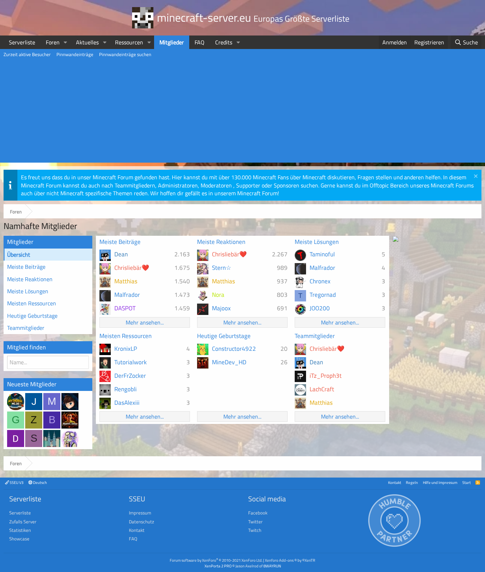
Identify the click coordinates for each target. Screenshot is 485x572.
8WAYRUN (272, 566)
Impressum (140, 512)
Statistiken (20, 530)
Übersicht (18, 254)
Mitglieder (171, 42)
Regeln (412, 482)
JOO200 (320, 308)
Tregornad (323, 294)
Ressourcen (129, 42)
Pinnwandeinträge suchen (125, 54)
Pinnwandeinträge (74, 54)
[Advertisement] (242, 113)
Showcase (19, 538)
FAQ (200, 42)
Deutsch (39, 482)
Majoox (221, 308)
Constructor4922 (234, 348)
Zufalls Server (23, 521)
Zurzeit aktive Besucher (27, 54)
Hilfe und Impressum (440, 482)
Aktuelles (87, 42)
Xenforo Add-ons (290, 560)
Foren (53, 42)
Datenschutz (141, 521)
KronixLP (125, 348)
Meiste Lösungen (27, 291)
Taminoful (322, 254)
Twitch (254, 530)
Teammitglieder (25, 327)
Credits (223, 42)
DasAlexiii (127, 402)
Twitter (255, 521)
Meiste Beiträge (26, 266)
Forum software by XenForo (216, 560)
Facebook (257, 512)
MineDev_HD (229, 362)
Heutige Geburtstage (32, 315)
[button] (65, 42)
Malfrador (127, 294)
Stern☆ (221, 267)
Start (466, 482)
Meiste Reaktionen (30, 279)
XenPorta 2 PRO (218, 566)
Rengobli (125, 389)
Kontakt (394, 482)
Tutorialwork (130, 362)
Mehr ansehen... (145, 322)
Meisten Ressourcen (31, 303)
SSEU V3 (16, 482)
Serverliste (22, 42)
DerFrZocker (130, 375)
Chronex (320, 281)
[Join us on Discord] (395, 239)
